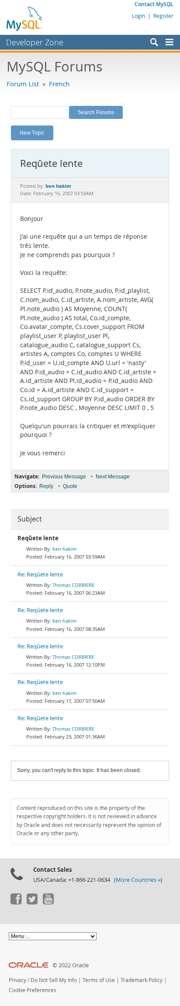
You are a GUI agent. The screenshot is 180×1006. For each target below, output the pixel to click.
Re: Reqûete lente (40, 574)
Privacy (17, 980)
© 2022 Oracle (70, 965)
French (59, 83)
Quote (70, 486)
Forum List (23, 83)
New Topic (32, 132)
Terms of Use (99, 980)
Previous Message (64, 477)
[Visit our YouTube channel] (48, 902)
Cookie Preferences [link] (32, 990)
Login (138, 15)
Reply (46, 486)
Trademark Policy (142, 980)
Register (163, 15)
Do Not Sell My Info (54, 980)
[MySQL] (25, 18)
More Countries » (138, 880)
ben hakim (64, 548)
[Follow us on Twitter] (32, 902)
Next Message (113, 477)
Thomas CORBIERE (73, 585)
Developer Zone (34, 42)
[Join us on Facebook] (16, 902)
